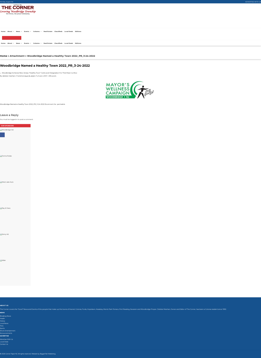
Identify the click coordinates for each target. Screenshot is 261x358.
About (9, 31)
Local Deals (68, 31)
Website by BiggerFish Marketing (43, 354)
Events (26, 31)
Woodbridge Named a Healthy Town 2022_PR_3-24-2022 (45, 66)
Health (2, 318)
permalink (60, 104)
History (2, 321)
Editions (78, 31)
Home (3, 31)
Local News (4, 323)
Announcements (6, 333)
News (18, 31)
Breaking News (5, 316)
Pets (1, 326)
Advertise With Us (6, 339)
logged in (13, 119)
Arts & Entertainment (7, 331)
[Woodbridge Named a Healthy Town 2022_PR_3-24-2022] (129, 100)
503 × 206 (47, 76)
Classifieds (58, 31)
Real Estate (48, 31)
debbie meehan (8, 76)
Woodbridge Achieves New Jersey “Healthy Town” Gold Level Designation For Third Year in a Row (38, 73)
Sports (2, 328)
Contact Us (4, 344)
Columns (36, 31)
